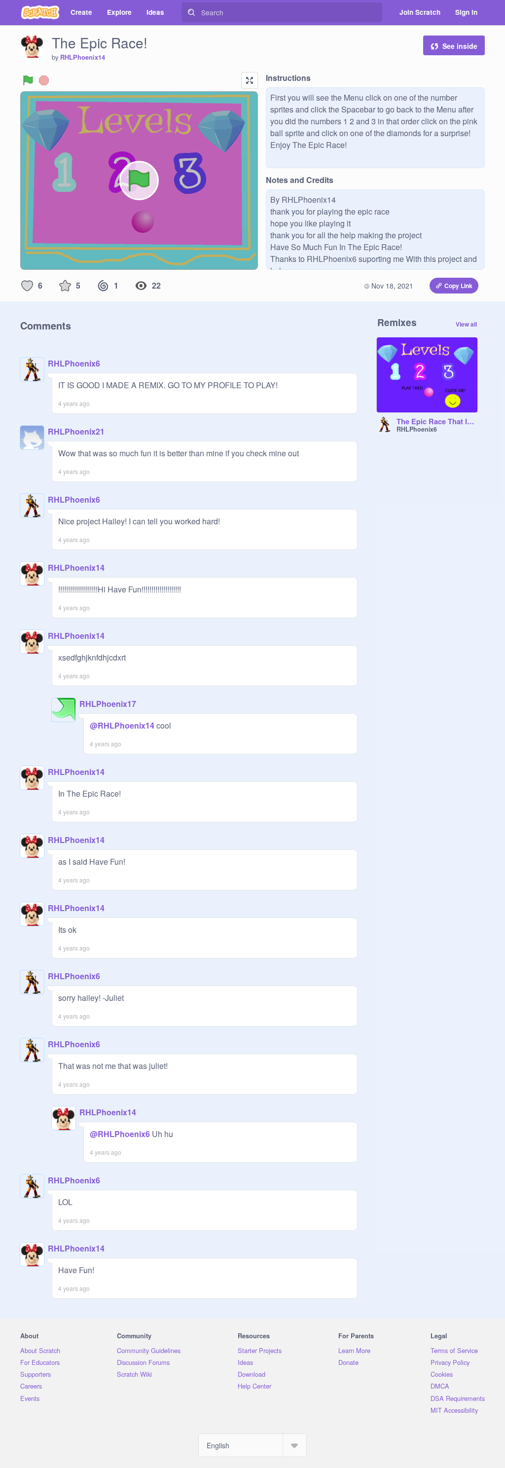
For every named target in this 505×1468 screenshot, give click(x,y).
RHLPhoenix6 (74, 363)
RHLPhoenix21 (76, 431)
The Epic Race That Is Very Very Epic (437, 421)
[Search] (191, 12)
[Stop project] (44, 80)
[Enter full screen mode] (249, 80)
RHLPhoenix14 (82, 57)
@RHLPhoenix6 (120, 1133)
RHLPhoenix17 (107, 703)
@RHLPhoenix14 (122, 725)
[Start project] (28, 80)
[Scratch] (40, 12)
